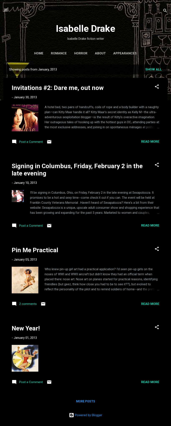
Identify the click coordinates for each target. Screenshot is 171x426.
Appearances (125, 53)
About (100, 53)
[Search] (165, 11)
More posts (85, 401)
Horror (80, 53)
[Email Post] (49, 143)
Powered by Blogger (88, 415)
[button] (156, 87)
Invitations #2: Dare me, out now (58, 87)
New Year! (26, 328)
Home (38, 53)
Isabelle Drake (85, 28)
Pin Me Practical (35, 250)
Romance (59, 53)
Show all (153, 69)
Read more (150, 141)
